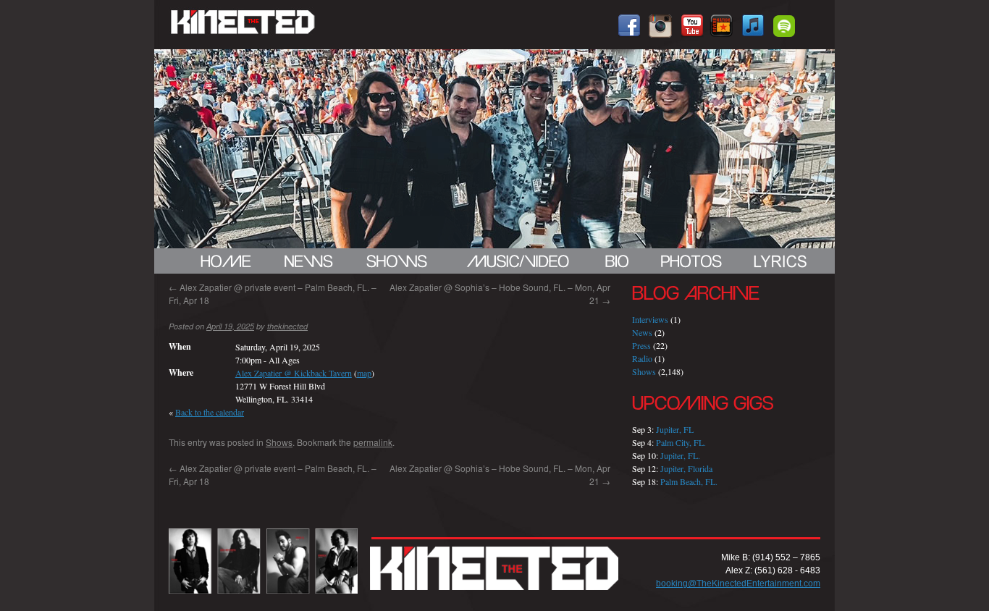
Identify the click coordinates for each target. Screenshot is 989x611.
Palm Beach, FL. (688, 481)
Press (641, 345)
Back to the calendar (209, 412)
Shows (279, 442)
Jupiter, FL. (680, 455)
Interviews (650, 319)
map (364, 373)
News (642, 332)
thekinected (287, 326)
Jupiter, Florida (686, 468)
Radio (642, 358)
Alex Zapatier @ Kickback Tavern (293, 373)
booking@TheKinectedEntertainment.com (738, 583)
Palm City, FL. (681, 442)
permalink (372, 442)
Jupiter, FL (675, 429)
